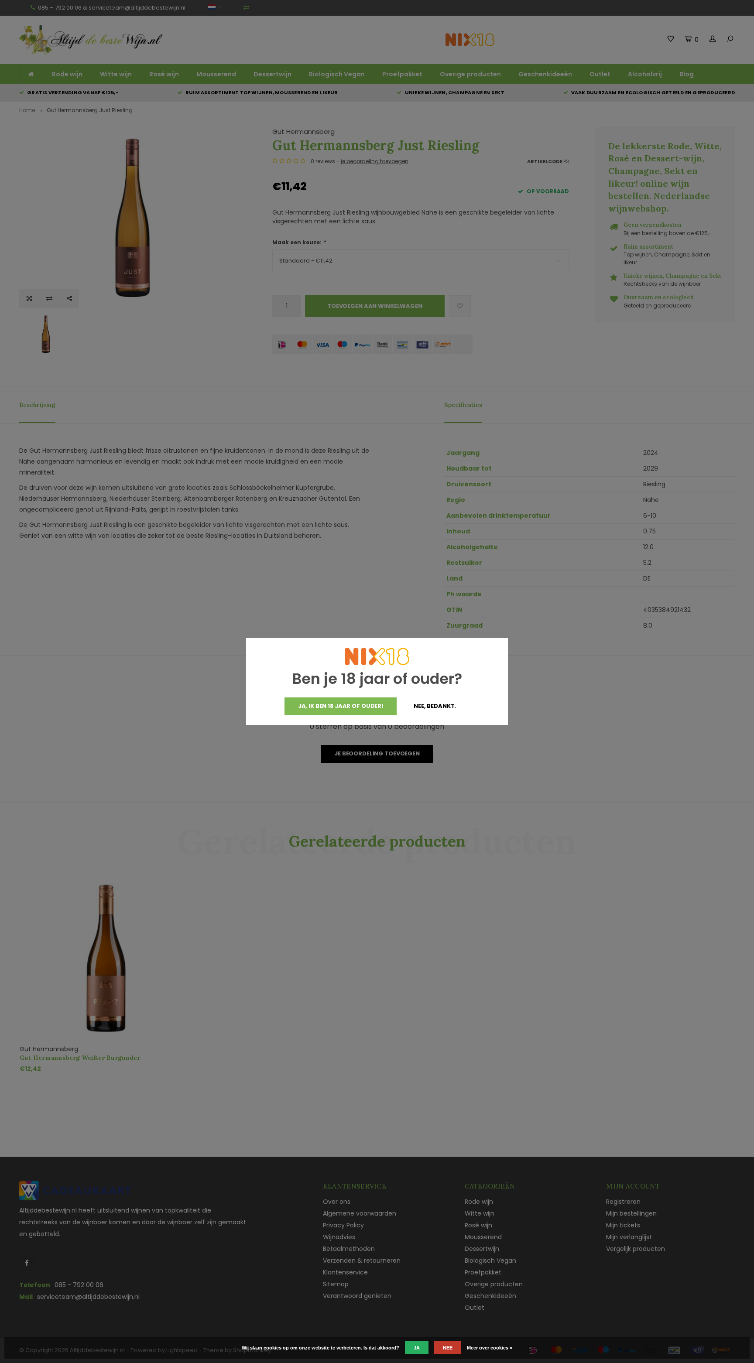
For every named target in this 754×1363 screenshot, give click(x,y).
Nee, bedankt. (435, 706)
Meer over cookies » (489, 1347)
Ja (417, 1347)
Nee (447, 1347)
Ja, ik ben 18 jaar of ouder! (340, 706)
